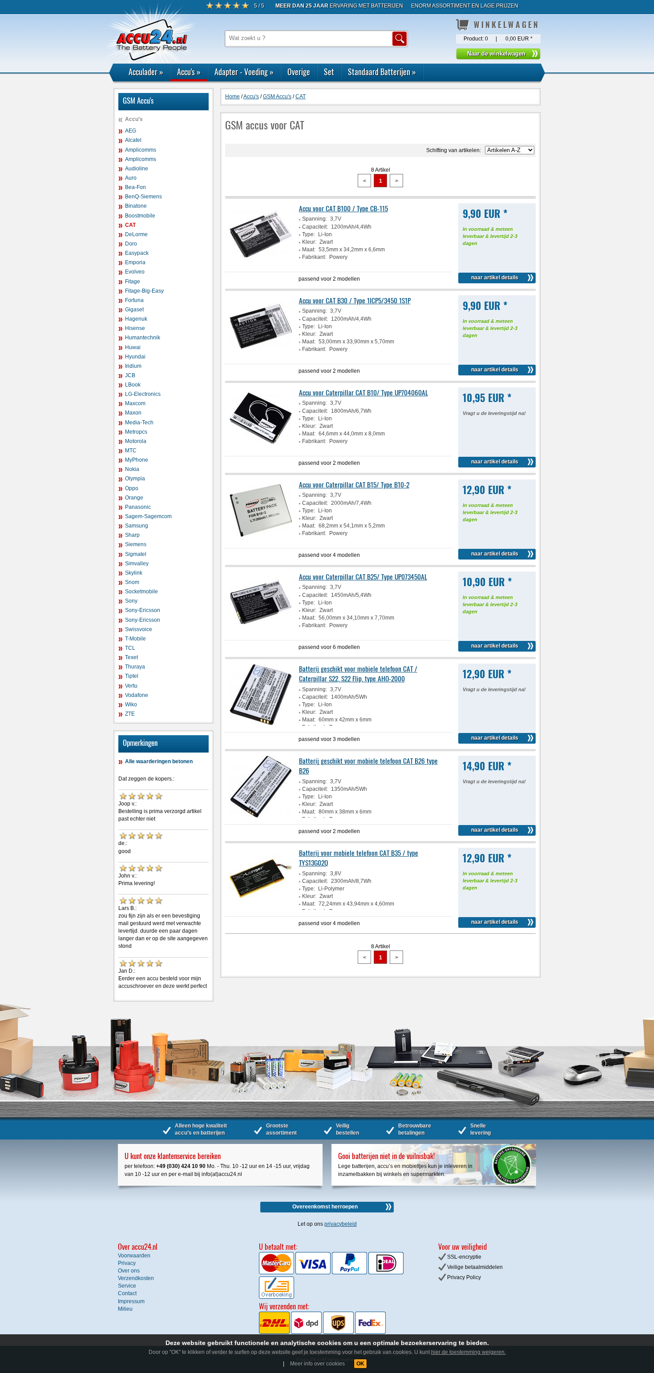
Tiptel (131, 676)
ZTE (130, 714)
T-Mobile (135, 639)
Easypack (137, 253)
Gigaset (134, 309)
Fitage (132, 281)
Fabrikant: (314, 257)
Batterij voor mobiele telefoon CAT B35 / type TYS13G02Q (358, 857)
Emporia (135, 262)
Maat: (308, 249)
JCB (130, 375)
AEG (130, 131)
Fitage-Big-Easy (144, 291)
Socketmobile (141, 591)
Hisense (135, 328)
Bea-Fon (135, 187)
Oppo (131, 488)
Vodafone (136, 695)
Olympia (135, 478)
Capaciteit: (315, 227)
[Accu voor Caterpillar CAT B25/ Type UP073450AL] (261, 632)
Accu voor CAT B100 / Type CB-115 (343, 208)
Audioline (136, 168)
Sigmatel (135, 554)
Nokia (132, 469)
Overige (298, 71)
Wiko (131, 704)
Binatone (136, 206)
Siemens (135, 544)
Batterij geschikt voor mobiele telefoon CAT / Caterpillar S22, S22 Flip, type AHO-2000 (358, 673)
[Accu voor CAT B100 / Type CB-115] (261, 264)
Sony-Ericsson (142, 610)
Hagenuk (136, 319)
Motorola (135, 441)
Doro (131, 244)
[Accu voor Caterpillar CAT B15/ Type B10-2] (261, 540)
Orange (134, 498)
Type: (308, 234)
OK (360, 1364)
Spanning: (314, 219)
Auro (131, 178)
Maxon (133, 413)
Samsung (136, 526)
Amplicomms (140, 150)
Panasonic (138, 507)
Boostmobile (140, 216)
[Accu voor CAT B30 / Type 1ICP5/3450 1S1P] (261, 356)
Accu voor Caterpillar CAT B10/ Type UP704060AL (363, 392)
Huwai (133, 347)
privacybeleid (340, 1224)
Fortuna (134, 300)
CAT (130, 225)
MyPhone (136, 460)
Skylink (133, 573)
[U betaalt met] (277, 1272)
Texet (131, 657)
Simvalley (137, 563)
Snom (132, 582)
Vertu (131, 686)
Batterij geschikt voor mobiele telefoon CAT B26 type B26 (368, 765)
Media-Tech (139, 422)
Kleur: (309, 242)
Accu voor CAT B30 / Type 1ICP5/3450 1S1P (355, 300)
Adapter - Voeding (244, 71)
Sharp (132, 535)
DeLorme (136, 234)
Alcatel (133, 140)
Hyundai (135, 357)
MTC (131, 450)
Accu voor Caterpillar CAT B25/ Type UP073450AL (363, 576)
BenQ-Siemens (143, 196)
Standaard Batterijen (382, 71)
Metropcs (136, 432)
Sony (131, 601)
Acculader (146, 71)
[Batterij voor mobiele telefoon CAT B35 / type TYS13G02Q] (261, 908)
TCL (130, 648)
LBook (133, 385)
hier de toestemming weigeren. (468, 1352)
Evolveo (135, 272)
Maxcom (135, 403)
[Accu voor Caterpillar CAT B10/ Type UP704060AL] (261, 448)
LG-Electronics (143, 394)
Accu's (189, 71)
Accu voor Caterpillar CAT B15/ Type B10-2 (354, 484)
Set (329, 71)
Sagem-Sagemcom (148, 516)
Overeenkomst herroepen (325, 1207)
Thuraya (135, 667)
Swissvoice (138, 629)
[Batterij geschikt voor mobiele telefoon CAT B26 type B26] (261, 816)
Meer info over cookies (317, 1364)
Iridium (133, 366)
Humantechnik (142, 337)
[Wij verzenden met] (322, 1332)
